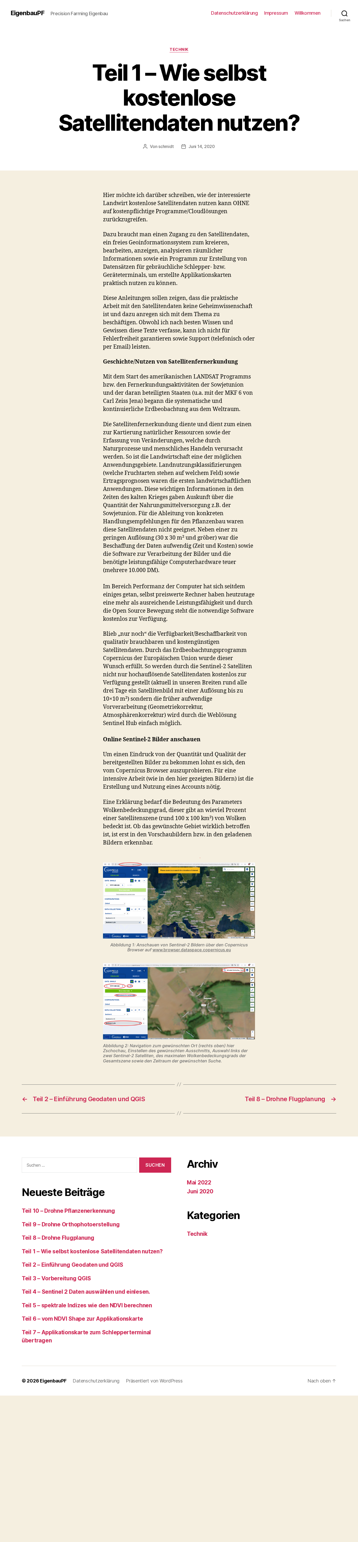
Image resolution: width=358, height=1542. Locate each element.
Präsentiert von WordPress (154, 1381)
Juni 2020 (200, 1191)
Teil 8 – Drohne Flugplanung (58, 1237)
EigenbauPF (27, 13)
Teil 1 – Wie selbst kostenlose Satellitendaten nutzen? (92, 1251)
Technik (179, 49)
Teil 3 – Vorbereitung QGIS (56, 1278)
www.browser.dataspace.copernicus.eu (192, 949)
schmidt (165, 146)
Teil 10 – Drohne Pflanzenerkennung (68, 1211)
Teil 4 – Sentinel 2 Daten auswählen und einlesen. (86, 1291)
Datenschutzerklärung (234, 13)
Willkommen (308, 13)
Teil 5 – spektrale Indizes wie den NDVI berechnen (87, 1305)
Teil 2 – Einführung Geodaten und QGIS (72, 1264)
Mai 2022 (199, 1182)
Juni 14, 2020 (201, 146)
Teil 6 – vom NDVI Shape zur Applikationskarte (82, 1318)
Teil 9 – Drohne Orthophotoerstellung (71, 1224)
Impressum (276, 13)
